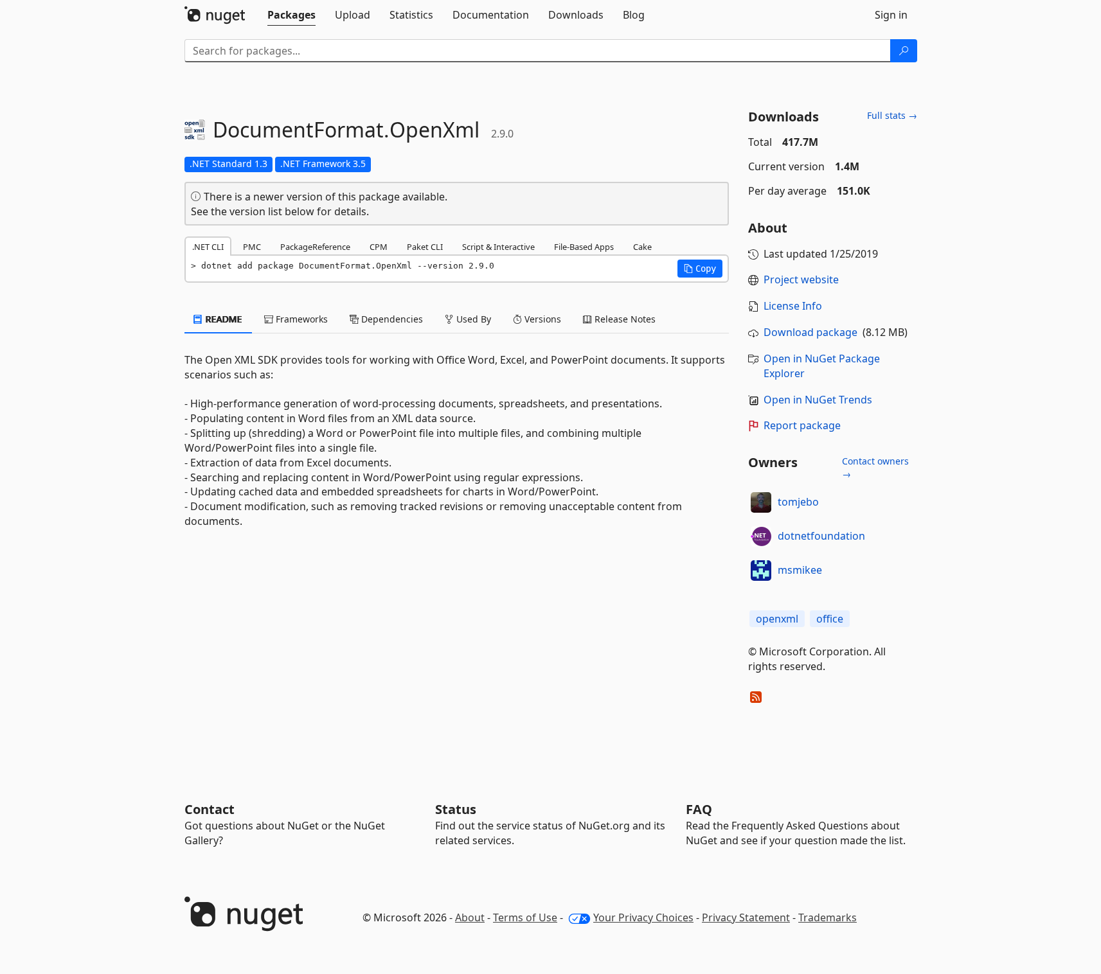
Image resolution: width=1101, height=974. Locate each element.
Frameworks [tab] (300, 319)
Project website (801, 279)
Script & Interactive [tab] (498, 246)
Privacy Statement (746, 917)
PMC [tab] (252, 246)
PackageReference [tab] (315, 246)
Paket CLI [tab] (425, 246)
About (470, 917)
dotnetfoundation (821, 536)
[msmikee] (761, 570)
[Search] (903, 50)
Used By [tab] (472, 319)
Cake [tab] (642, 246)
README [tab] (222, 319)
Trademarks (827, 917)
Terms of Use (525, 917)
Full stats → (892, 115)
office (829, 619)
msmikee (800, 570)
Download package (810, 332)
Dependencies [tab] (391, 319)
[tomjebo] (761, 502)
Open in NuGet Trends (818, 400)
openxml (777, 619)
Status (455, 809)
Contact (209, 809)
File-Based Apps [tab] (584, 246)
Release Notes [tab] (624, 319)
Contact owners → (875, 467)
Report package (802, 425)
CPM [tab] (379, 246)
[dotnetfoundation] (761, 536)
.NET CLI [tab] (208, 246)
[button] (699, 269)
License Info (793, 306)
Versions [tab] (541, 319)
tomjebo (798, 502)
